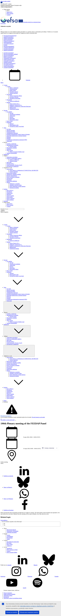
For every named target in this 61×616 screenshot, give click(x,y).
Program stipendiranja (12, 175)
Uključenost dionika (14, 109)
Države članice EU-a (14, 103)
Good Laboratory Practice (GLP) (14, 165)
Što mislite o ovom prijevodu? (8, 420)
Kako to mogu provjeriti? (6, 6)
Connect (8, 14)
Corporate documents (12, 532)
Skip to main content (5, 1)
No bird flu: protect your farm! (17, 126)
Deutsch (9, 41)
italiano (8, 50)
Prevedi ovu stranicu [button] (6, 416)
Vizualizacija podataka (15, 114)
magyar (9, 55)
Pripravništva (10, 197)
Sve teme (9, 129)
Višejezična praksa (8, 595)
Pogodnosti (9, 191)
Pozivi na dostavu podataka (13, 177)
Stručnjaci (9, 194)
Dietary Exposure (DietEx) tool (17, 151)
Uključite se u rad (8, 356)
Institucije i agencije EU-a (16, 105)
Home (5, 400)
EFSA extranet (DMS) (12, 552)
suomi (9, 66)
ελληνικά (8, 43)
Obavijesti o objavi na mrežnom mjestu (13, 598)
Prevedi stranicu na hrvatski (38, 417)
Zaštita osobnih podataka (9, 594)
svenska (8, 67)
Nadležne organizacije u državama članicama (20, 106)
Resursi (5, 312)
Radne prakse (13, 90)
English (5, 45)
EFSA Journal (10, 13)
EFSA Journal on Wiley (12, 549)
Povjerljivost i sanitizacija (12, 166)
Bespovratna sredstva (12, 173)
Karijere (5, 189)
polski (9, 59)
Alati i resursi (10, 150)
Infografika (12, 118)
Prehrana (9, 137)
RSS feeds (9, 543)
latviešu (9, 52)
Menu (2, 82)
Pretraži (2, 209)
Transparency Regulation (12, 531)
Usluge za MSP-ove (14, 159)
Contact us (9, 545)
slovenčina (9, 63)
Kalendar (28, 80)
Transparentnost (13, 89)
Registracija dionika (14, 187)
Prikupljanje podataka (12, 147)
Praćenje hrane (13, 146)
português (9, 60)
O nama (5, 85)
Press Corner (10, 121)
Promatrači (9, 179)
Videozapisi (12, 115)
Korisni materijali (14, 171)
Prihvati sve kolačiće (11, 612)
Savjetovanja (10, 178)
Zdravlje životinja (11, 130)
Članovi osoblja (10, 195)
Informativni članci (14, 119)
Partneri (8, 102)
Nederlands (10, 58)
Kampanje (9, 122)
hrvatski (8, 49)
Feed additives (4, 520)
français (9, 46)
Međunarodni (13, 107)
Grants (8, 539)
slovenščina (8, 64)
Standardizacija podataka (12, 145)
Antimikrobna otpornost (12, 133)
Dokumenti (9, 99)
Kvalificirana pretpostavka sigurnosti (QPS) (17, 139)
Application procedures (12, 157)
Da (4, 523)
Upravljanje (9, 94)
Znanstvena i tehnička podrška (14, 174)
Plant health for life (14, 125)
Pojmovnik (9, 141)
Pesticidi (8, 138)
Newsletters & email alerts (13, 541)
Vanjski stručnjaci (14, 93)
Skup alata (9, 162)
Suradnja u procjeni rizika (16, 185)
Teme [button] (5, 287)
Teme (5, 127)
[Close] (1, 29)
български (10, 35)
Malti (8, 56)
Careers (8, 535)
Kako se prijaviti (10, 198)
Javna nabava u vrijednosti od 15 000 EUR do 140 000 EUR (24, 170)
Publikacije (6, 154)
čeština (9, 38)
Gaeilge (9, 47)
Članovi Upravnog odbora (16, 95)
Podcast (11, 117)
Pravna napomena (8, 592)
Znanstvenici (10, 193)
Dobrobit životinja (11, 131)
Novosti (5, 110)
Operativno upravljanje (15, 98)
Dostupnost (6, 596)
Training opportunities (12, 153)
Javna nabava (10, 169)
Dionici (8, 182)
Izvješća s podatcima (11, 143)
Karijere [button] (5, 387)
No (4, 525)
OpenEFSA (9, 548)
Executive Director (14, 97)
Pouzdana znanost (14, 91)
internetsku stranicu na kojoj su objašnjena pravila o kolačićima (36, 606)
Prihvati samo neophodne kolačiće (29, 612)
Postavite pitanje (13, 161)
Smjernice (9, 149)
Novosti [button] (5, 260)
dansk (8, 39)
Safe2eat (12, 123)
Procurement (9, 537)
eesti (8, 42)
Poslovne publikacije (14, 101)
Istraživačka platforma (12, 181)
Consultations (10, 536)
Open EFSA (9, 12)
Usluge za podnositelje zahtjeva (14, 158)
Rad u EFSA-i (10, 190)
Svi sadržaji (9, 111)
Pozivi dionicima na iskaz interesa (17, 186)
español (8, 37)
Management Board (11, 529)
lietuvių (11, 54)
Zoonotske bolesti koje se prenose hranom (16, 135)
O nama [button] (5, 224)
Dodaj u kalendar (49, 448)
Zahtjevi (6, 336)
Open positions (10, 199)
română (8, 62)
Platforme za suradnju (15, 183)
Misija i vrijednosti (14, 87)
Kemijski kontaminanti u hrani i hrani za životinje (18, 134)
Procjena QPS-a (10, 163)
